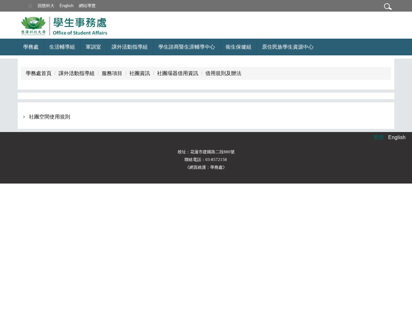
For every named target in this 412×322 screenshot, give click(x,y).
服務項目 (112, 73)
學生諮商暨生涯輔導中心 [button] (186, 47)
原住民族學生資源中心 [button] (288, 47)
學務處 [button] (31, 47)
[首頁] (72, 25)
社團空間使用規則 (49, 116)
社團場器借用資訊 (177, 73)
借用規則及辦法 (223, 73)
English (66, 5)
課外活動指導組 (77, 73)
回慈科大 (46, 5)
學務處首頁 (39, 73)
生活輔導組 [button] (62, 47)
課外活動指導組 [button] (130, 47)
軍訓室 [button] (93, 47)
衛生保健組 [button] (238, 47)
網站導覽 (87, 5)
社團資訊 (139, 73)
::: (30, 5)
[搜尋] (387, 6)
